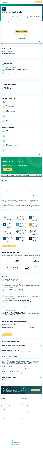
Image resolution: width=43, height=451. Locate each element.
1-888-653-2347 (16, 440)
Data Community (25, 411)
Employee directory (21, 38)
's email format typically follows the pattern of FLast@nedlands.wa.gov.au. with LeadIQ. (20, 378)
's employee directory (20, 363)
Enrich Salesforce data (5, 407)
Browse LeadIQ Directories (27, 405)
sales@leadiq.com (16, 444)
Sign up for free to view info (21, 31)
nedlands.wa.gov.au (9, 51)
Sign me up (7, 169)
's (12, 356)
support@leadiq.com (17, 442)
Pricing (23, 401)
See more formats (7, 334)
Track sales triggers (4, 403)
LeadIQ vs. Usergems (26, 432)
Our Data (23, 413)
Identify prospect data (5, 401)
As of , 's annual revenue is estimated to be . (16, 351)
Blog (23, 403)
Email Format (21, 34)
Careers (23, 409)
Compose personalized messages (7, 405)
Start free (38, 2)
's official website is (17, 346)
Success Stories (4, 409)
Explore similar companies (9, 245)
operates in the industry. (14, 367)
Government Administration (18, 368)
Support (23, 407)
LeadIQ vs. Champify (26, 434)
